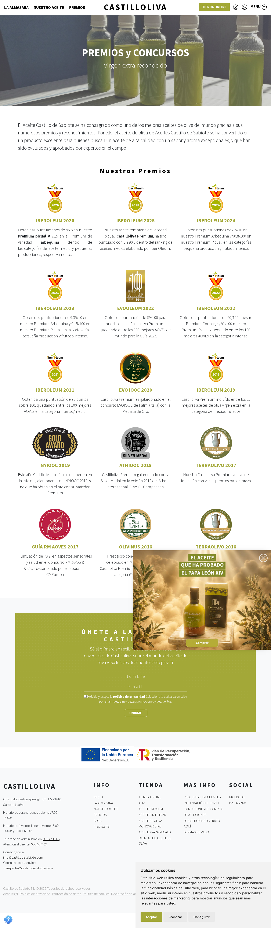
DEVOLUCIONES (195, 814)
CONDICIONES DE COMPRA (203, 808)
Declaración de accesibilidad (131, 894)
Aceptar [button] (151, 917)
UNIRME (135, 713)
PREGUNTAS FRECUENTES (202, 796)
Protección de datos (66, 894)
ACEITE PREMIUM (151, 808)
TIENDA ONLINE (214, 7)
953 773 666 (51, 838)
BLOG (98, 820)
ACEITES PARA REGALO (155, 832)
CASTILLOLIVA (135, 7)
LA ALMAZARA (16, 7)
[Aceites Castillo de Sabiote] (202, 599)
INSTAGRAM (237, 803)
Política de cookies (96, 894)
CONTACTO (102, 826)
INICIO (98, 796)
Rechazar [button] (175, 917)
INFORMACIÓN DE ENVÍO (201, 803)
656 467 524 (39, 844)
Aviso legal (10, 894)
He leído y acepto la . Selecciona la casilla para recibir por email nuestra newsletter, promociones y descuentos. (137, 699)
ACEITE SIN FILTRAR (152, 814)
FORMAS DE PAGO (196, 832)
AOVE (142, 803)
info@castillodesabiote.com (23, 857)
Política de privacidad (35, 894)
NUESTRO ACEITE (49, 7)
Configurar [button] (202, 917)
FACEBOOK (237, 796)
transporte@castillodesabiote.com (28, 868)
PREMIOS (77, 7)
